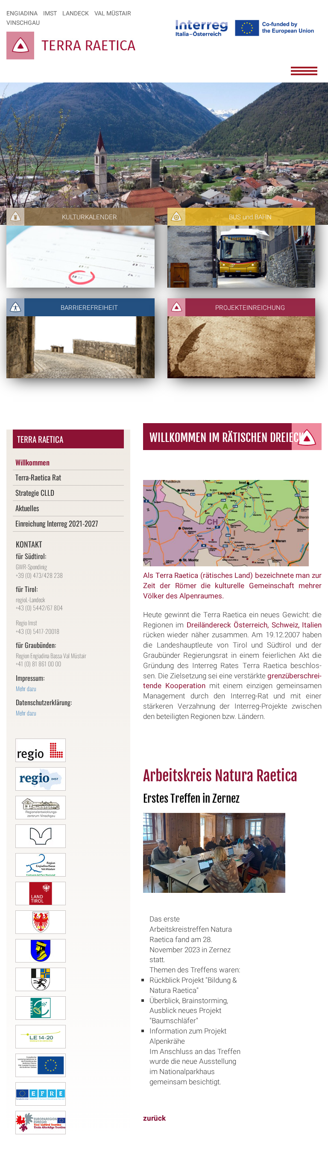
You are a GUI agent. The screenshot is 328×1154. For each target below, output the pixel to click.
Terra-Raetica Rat (38, 477)
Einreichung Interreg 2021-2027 (56, 523)
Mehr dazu (26, 688)
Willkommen (32, 462)
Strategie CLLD (34, 492)
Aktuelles (27, 508)
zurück (154, 1118)
